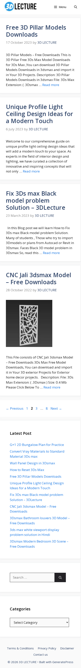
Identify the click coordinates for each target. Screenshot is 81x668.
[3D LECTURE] (21, 7)
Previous (14, 408)
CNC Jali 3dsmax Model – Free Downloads (38, 278)
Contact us (40, 654)
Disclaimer (67, 648)
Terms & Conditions (20, 648)
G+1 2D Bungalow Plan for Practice (37, 444)
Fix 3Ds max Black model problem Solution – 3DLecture (35, 200)
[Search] (60, 577)
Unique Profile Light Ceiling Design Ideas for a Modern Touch (39, 114)
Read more (50, 85)
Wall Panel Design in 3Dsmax (32, 463)
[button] (75, 7)
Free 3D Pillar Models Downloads (36, 30)
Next (56, 408)
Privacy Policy (47, 648)
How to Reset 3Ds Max (27, 469)
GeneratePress (62, 662)
